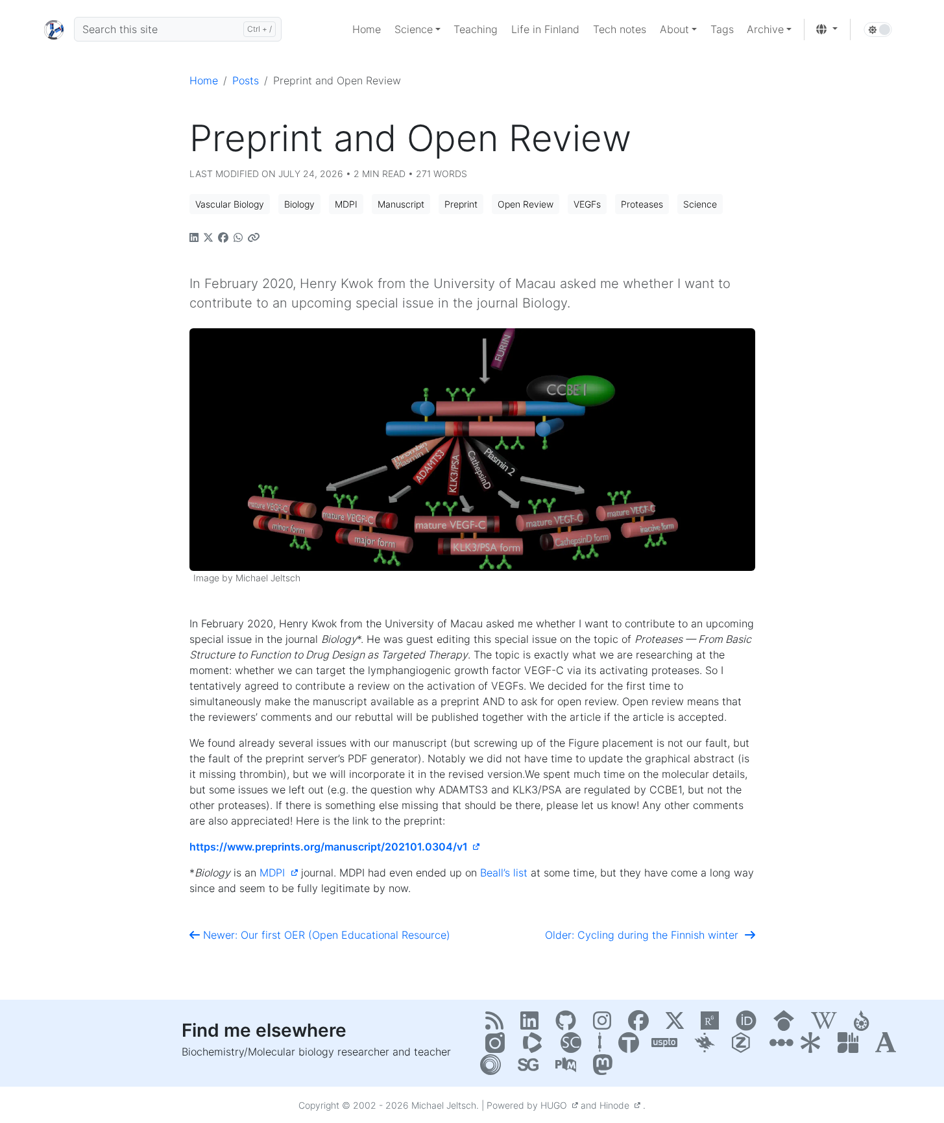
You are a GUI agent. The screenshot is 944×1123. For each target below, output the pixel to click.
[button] (417, 29)
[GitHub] (569, 1024)
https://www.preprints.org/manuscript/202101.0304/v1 (331, 846)
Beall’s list (503, 872)
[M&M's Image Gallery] (499, 1046)
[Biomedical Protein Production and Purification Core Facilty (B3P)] (603, 1046)
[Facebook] (641, 1024)
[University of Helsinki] (708, 1046)
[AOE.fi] (779, 1046)
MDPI (275, 872)
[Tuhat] (630, 1046)
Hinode (617, 1105)
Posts (245, 80)
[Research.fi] (851, 1046)
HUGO (556, 1105)
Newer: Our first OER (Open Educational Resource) (325, 934)
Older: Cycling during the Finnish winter (645, 934)
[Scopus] (574, 1046)
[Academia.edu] (885, 1046)
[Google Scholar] (787, 1024)
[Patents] (667, 1046)
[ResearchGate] (713, 1024)
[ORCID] (749, 1024)
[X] (678, 1024)
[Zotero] (745, 1046)
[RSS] (497, 1024)
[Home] (54, 29)
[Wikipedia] (827, 1024)
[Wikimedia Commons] (866, 1024)
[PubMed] (569, 1068)
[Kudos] (813, 1046)
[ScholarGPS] (531, 1068)
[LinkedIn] (532, 1024)
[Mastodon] (605, 1068)
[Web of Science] (536, 1046)
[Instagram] (605, 1024)
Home (203, 80)
